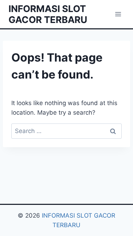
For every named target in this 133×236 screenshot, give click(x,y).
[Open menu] (117, 13)
